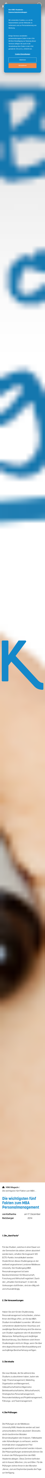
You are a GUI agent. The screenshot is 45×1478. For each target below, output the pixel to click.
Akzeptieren (22, 65)
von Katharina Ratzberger (9, 1216)
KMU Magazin (12, 1188)
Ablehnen (22, 60)
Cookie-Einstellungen (22, 54)
